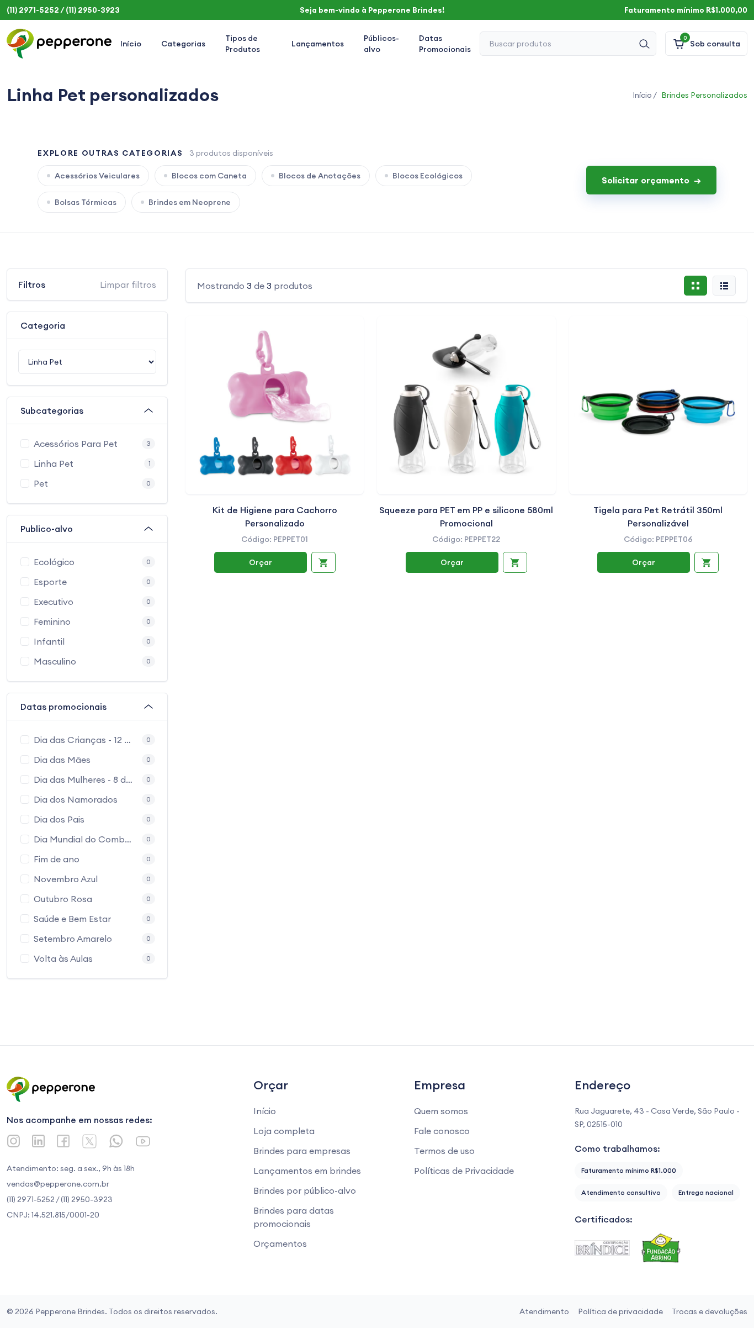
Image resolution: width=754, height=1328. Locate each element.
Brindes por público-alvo (304, 1190)
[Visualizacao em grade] (695, 286)
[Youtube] (143, 1141)
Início (130, 44)
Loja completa (284, 1130)
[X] (89, 1141)
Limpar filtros (128, 284)
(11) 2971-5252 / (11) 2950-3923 (60, 1199)
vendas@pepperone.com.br (58, 1184)
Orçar (260, 562)
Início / (645, 95)
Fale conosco (442, 1130)
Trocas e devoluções (709, 1311)
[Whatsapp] (116, 1141)
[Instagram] (13, 1141)
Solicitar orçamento (651, 180)
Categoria (42, 325)
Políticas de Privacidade (464, 1170)
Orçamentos (280, 1243)
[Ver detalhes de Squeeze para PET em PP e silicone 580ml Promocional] (466, 405)
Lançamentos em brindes (307, 1170)
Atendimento (544, 1311)
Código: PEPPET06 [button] (658, 539)
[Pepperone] (59, 44)
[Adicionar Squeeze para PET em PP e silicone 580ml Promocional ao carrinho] (515, 562)
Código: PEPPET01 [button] (274, 539)
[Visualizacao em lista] (724, 286)
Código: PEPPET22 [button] (466, 539)
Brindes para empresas (302, 1150)
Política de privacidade (620, 1311)
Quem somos (441, 1110)
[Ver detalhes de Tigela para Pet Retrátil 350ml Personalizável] (658, 405)
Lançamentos (317, 44)
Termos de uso (444, 1150)
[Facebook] (63, 1141)
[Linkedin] (38, 1141)
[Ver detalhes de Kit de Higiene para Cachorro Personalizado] (274, 405)
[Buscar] (644, 43)
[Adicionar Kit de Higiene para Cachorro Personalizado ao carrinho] (323, 562)
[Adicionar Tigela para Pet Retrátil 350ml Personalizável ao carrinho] (706, 562)
